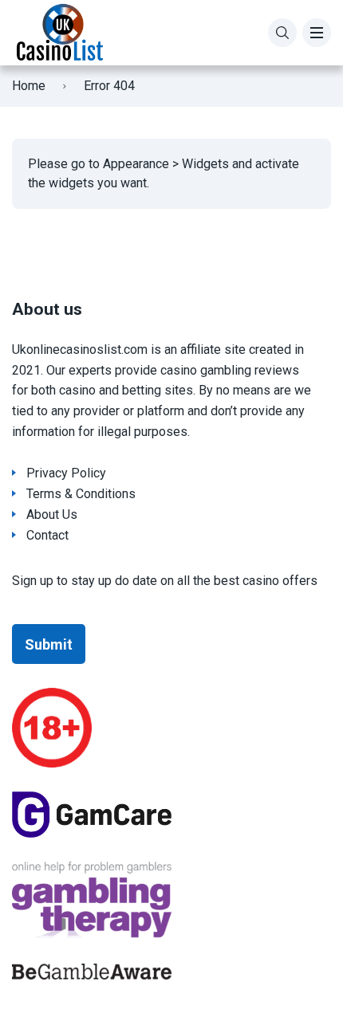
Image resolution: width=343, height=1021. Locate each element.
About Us (51, 514)
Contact (47, 535)
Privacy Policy (66, 473)
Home (28, 85)
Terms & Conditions (81, 493)
